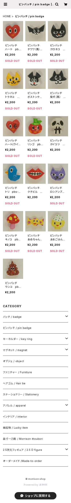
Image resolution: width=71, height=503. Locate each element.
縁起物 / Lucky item (15, 427)
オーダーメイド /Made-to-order (22, 460)
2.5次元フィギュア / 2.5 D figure (22, 449)
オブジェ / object (13, 361)
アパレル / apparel (14, 405)
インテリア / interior (15, 416)
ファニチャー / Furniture (17, 372)
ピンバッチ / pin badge (17, 327)
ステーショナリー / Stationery (21, 394)
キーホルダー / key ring (17, 338)
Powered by (31, 484)
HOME (7, 16)
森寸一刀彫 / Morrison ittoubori (23, 438)
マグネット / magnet (15, 350)
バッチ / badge (12, 316)
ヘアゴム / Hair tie (14, 383)
